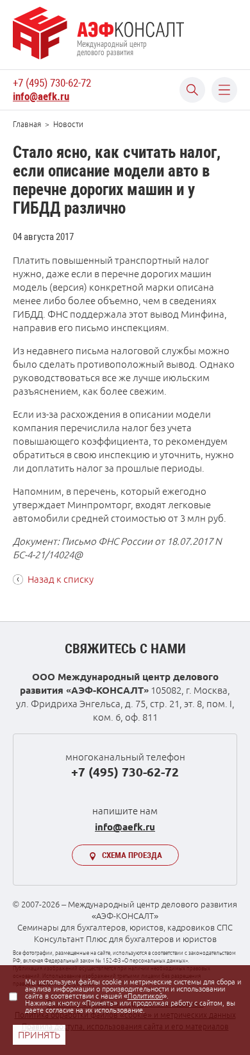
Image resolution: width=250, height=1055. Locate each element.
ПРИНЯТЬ (39, 1034)
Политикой (145, 996)
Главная (27, 124)
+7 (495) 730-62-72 (52, 82)
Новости (68, 124)
